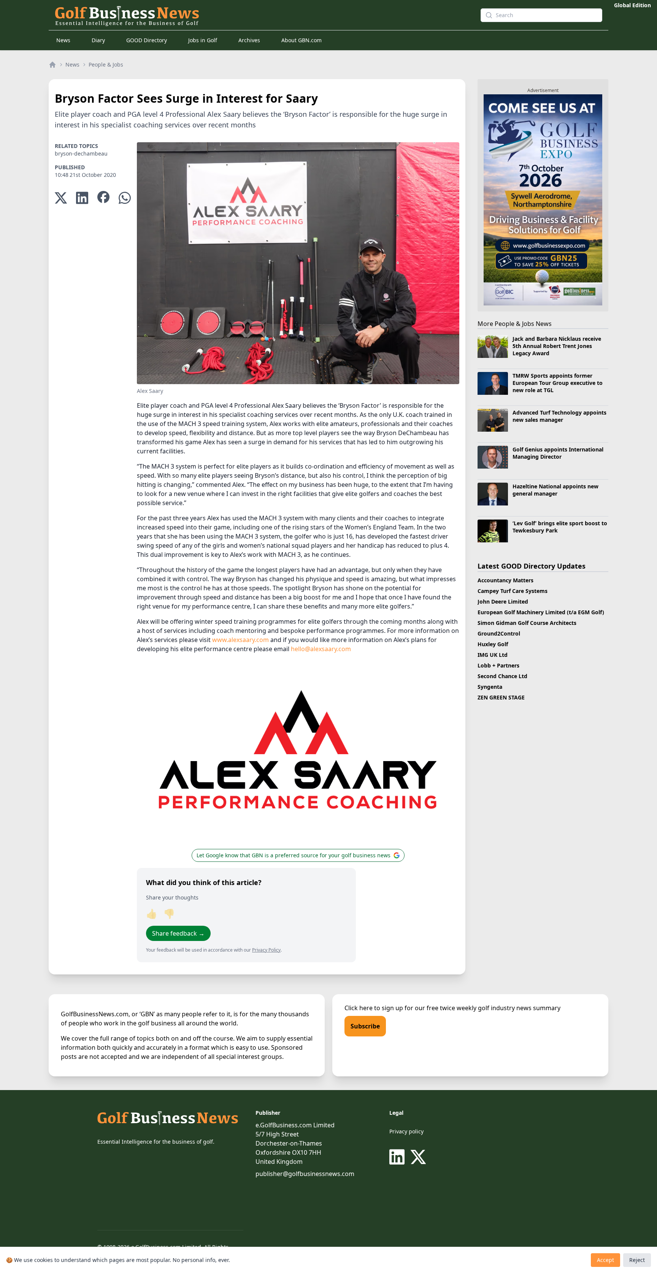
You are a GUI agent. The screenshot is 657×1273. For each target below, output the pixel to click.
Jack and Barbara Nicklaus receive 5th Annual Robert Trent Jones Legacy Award (557, 346)
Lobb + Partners (498, 665)
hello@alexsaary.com (321, 649)
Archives (249, 40)
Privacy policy (406, 1131)
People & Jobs (106, 64)
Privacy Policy (266, 950)
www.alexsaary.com (240, 640)
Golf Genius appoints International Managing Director (558, 453)
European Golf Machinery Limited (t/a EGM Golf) (541, 612)
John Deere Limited (503, 601)
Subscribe (365, 1026)
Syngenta (490, 686)
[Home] (52, 64)
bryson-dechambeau (81, 153)
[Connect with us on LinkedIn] (398, 1157)
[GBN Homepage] (254, 15)
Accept (605, 1259)
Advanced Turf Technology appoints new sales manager (559, 416)
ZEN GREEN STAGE (501, 697)
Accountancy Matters (505, 580)
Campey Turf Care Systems (513, 590)
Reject (637, 1259)
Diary (98, 40)
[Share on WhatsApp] (125, 198)
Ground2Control (499, 633)
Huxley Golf (493, 644)
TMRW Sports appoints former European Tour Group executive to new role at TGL (558, 383)
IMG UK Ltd (493, 654)
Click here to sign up (373, 1008)
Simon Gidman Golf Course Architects (527, 622)
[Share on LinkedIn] (82, 198)
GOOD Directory (146, 40)
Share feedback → (178, 933)
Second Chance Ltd (502, 676)
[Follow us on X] (418, 1157)
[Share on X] (61, 198)
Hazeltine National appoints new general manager (555, 490)
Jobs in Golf (202, 40)
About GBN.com (301, 40)
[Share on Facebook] (103, 198)
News (63, 40)
